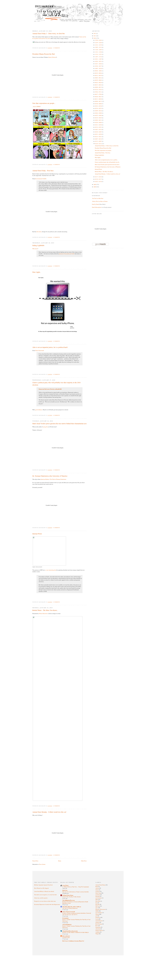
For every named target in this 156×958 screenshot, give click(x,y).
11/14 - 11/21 (98, 54)
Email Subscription (96, 207)
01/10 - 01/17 (98, 179)
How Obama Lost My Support (41, 888)
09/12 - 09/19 (98, 75)
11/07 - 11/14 (98, 56)
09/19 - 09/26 (98, 73)
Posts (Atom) (42, 864)
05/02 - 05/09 (98, 113)
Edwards (98, 896)
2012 (95, 33)
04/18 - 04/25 (98, 118)
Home (59, 861)
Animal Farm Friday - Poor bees (43, 170)
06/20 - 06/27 (98, 96)
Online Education (43, 613)
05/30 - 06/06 (98, 103)
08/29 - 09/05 (98, 80)
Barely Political (52, 57)
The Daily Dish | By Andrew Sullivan (71, 906)
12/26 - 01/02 (98, 40)
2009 (95, 184)
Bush (97, 886)
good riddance (38, 409)
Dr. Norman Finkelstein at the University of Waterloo (49, 476)
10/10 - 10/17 (98, 66)
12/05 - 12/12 (98, 47)
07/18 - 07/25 (98, 89)
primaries (98, 917)
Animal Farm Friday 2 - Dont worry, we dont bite (48, 33)
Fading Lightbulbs (38, 245)
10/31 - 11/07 (98, 59)
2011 (95, 36)
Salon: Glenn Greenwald (68, 911)
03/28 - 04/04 (98, 122)
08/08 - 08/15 (98, 87)
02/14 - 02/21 (98, 136)
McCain (98, 906)
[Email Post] (60, 48)
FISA (97, 899)
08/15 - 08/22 (98, 85)
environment (99, 898)
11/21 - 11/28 (98, 52)
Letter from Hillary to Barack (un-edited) (44, 891)
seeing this (45, 427)
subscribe (98, 929)
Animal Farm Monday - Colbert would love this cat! (49, 812)
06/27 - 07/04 (98, 94)
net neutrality (99, 912)
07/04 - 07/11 (98, 92)
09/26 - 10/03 (98, 71)
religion (98, 922)
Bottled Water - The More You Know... (45, 610)
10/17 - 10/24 (98, 64)
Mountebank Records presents (70, 931)
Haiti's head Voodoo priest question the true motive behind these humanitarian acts (59, 423)
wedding (98, 932)
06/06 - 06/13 (98, 101)
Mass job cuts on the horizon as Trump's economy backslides (75, 891)
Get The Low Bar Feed (97, 198)
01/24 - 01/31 (98, 143)
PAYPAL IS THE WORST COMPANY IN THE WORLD (75, 932)
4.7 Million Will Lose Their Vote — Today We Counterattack (75, 887)
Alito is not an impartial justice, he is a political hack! (50, 347)
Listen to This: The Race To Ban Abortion (71, 896)
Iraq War (98, 904)
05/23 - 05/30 (98, 106)
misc (97, 907)
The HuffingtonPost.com (68, 900)
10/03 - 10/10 (98, 68)
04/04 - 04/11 (98, 120)
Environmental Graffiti (40, 178)
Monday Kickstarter (101, 909)
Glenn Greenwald (39, 350)
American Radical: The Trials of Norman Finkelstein (53, 479)
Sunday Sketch (99, 930)
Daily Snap (98, 893)
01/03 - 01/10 (98, 181)
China (97, 890)
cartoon (97, 888)
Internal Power (37, 534)
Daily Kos (64, 890)
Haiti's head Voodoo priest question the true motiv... (107, 164)
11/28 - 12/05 (98, 49)
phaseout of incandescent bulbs (66, 254)
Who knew (35, 248)
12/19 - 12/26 (98, 42)
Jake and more (66, 936)
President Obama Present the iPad (43, 54)
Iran (97, 903)
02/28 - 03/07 (98, 132)
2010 (95, 38)
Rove (97, 925)
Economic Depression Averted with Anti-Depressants (47, 904)
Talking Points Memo (67, 895)
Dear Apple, (36, 272)
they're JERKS (36, 106)
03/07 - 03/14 (98, 129)
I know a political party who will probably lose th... (107, 162)
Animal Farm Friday (101, 885)
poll (97, 916)
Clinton (98, 891)
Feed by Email (95, 204)
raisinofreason (99, 920)
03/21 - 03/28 (98, 125)
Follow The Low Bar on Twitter (100, 201)
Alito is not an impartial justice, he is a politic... (106, 160)
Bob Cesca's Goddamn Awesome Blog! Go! (73, 941)
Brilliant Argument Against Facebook (43, 885)
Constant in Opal (66, 937)
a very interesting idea (50, 570)
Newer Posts (35, 861)
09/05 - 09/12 (98, 78)
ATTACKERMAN (66, 924)
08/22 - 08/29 (98, 82)
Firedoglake (65, 918)
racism (97, 919)
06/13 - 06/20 (98, 99)
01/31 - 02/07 (98, 141)
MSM (97, 911)
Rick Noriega (99, 924)
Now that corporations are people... (44, 103)
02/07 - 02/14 (98, 139)
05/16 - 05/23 (98, 108)
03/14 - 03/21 (98, 127)
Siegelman (98, 927)
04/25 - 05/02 (98, 115)
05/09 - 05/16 (98, 111)
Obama (97, 914)
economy (98, 894)
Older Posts (84, 861)
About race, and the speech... (41, 898)
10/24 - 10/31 (98, 61)
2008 (95, 187)
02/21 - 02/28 (98, 134)
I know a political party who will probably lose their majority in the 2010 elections (56, 383)
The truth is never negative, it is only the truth (45, 894)
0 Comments (56, 48)
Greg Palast (65, 885)
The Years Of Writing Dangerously (70, 908)
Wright (97, 934)
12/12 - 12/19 (98, 45)
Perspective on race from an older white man (45, 901)
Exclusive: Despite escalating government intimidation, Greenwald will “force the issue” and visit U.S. (76, 913)
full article (39, 231)
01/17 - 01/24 (98, 177)
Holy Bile (98, 901)
